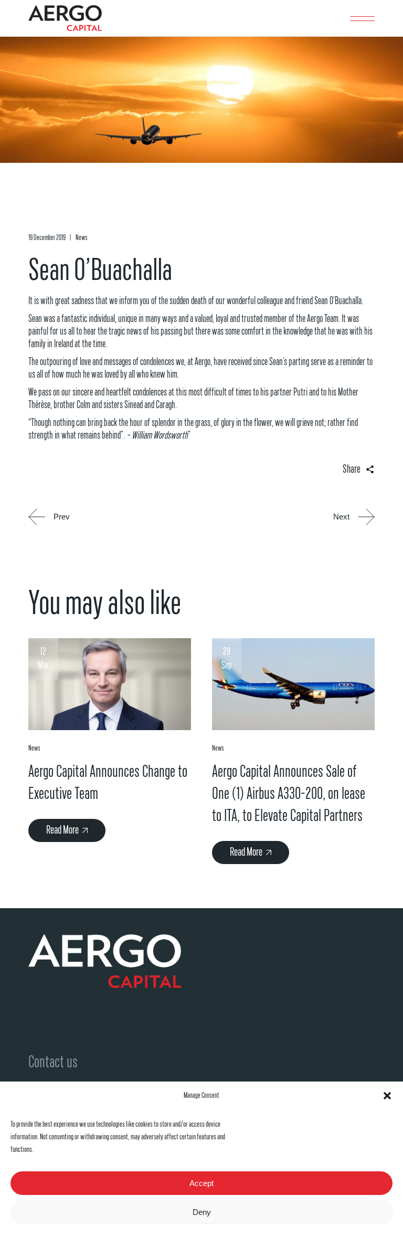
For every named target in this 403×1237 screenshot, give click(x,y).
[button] (387, 1095)
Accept (201, 1183)
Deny (202, 1212)
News (82, 238)
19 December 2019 (47, 238)
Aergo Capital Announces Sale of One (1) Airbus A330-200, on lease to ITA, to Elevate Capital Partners (288, 793)
